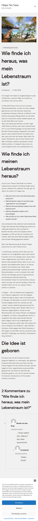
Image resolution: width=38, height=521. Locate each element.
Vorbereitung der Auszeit (10, 48)
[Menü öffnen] (35, 6)
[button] (35, 481)
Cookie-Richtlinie (9, 518)
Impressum (31, 518)
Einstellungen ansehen (19, 514)
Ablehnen (19, 508)
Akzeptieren (19, 503)
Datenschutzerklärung (21, 518)
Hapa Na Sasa (10, 5)
